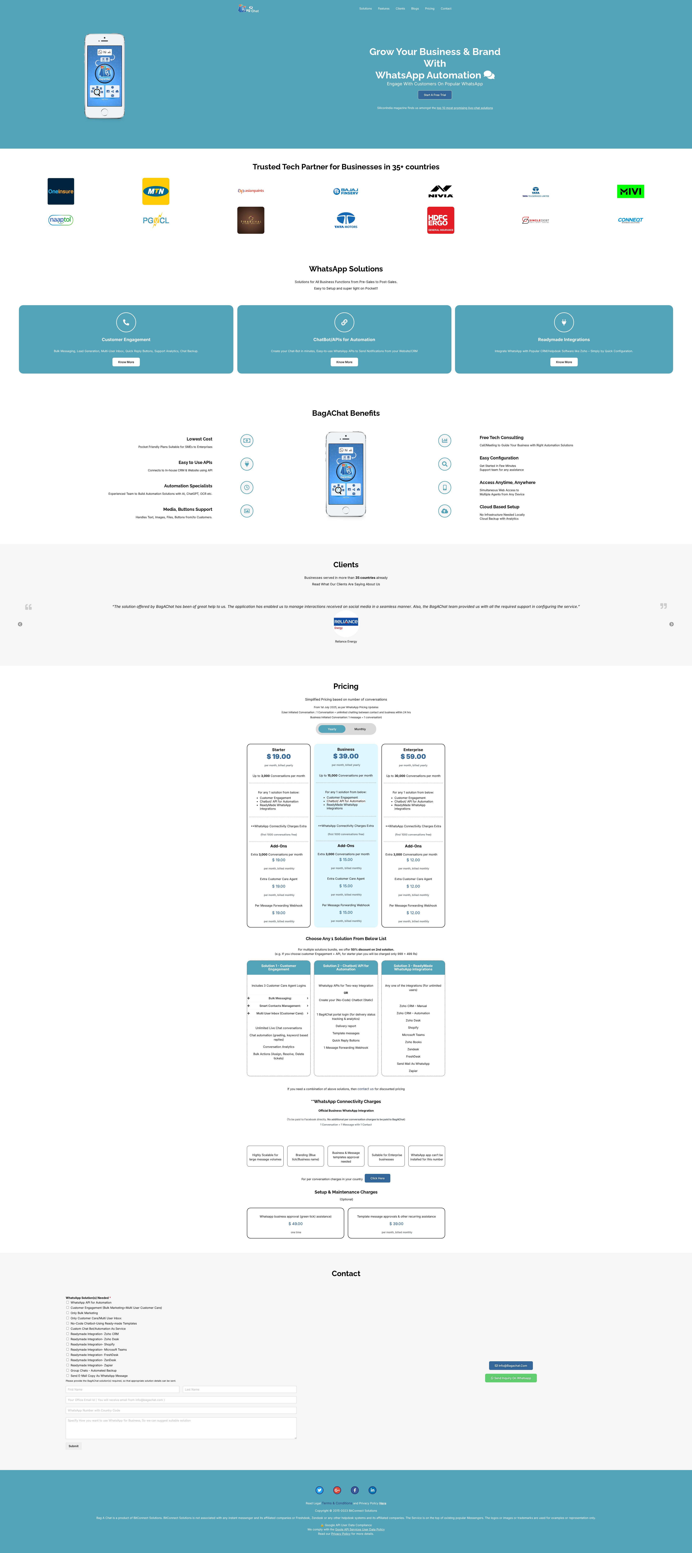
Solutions (365, 8)
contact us (366, 1088)
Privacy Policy (341, 1533)
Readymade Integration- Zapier (92, 1365)
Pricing (429, 8)
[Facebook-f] (355, 1490)
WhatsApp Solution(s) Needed (88, 1297)
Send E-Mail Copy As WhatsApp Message (99, 1375)
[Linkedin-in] (372, 1490)
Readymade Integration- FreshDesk (94, 1354)
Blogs (415, 8)
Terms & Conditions (337, 1503)
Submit (74, 1445)
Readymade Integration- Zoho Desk (95, 1339)
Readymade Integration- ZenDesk (93, 1359)
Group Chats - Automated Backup (94, 1370)
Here (382, 1503)
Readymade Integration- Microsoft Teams (99, 1349)
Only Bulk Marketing (84, 1312)
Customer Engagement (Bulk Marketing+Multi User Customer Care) (116, 1307)
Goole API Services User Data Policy (360, 1529)
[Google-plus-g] (337, 1490)
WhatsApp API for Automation (91, 1302)
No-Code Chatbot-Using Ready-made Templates (104, 1323)
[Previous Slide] (20, 623)
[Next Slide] (671, 623)
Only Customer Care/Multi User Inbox (96, 1318)
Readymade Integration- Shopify (93, 1344)
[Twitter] (319, 1490)
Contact (446, 8)
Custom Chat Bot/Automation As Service (98, 1328)
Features (383, 8)
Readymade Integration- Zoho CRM (95, 1333)
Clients (400, 8)
